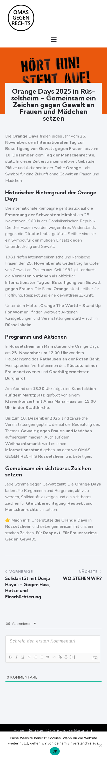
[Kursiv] (16, 657)
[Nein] (100, 745)
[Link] (60, 657)
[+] (72, 657)
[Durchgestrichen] (29, 657)
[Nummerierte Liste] (35, 657)
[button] (54, 39)
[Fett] (10, 657)
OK (54, 751)
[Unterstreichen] (22, 657)
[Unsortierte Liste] (41, 657)
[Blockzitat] (47, 657)
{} (66, 657)
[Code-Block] (54, 657)
